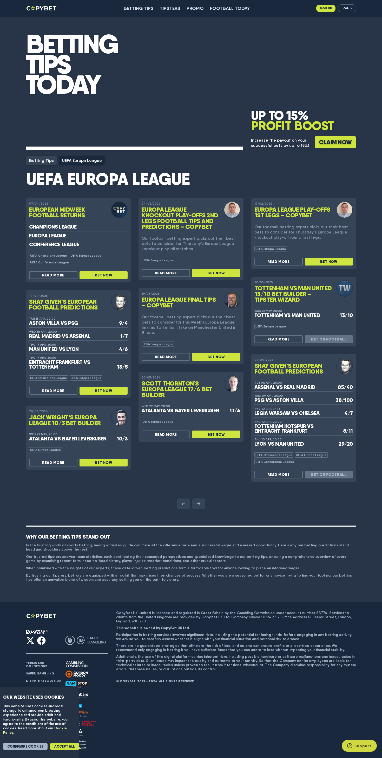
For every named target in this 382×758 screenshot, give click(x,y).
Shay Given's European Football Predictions (63, 304)
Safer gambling (40, 673)
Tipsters (170, 8)
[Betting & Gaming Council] (80, 723)
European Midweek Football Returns (57, 212)
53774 (321, 612)
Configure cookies (25, 746)
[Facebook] (41, 640)
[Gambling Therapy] (76, 674)
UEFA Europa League (82, 160)
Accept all (64, 746)
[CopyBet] (42, 8)
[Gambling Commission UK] (76, 664)
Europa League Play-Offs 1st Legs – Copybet (292, 212)
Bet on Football (328, 339)
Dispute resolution (43, 680)
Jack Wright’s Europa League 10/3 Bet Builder (65, 420)
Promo (195, 8)
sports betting (79, 545)
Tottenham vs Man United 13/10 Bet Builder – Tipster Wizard (293, 294)
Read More (53, 275)
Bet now (103, 275)
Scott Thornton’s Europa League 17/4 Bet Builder (177, 389)
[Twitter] (30, 640)
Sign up (325, 8)
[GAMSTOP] (76, 684)
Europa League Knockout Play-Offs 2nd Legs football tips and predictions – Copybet (180, 218)
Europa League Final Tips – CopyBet (179, 302)
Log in (347, 8)
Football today (230, 8)
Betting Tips (139, 8)
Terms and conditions (36, 664)
